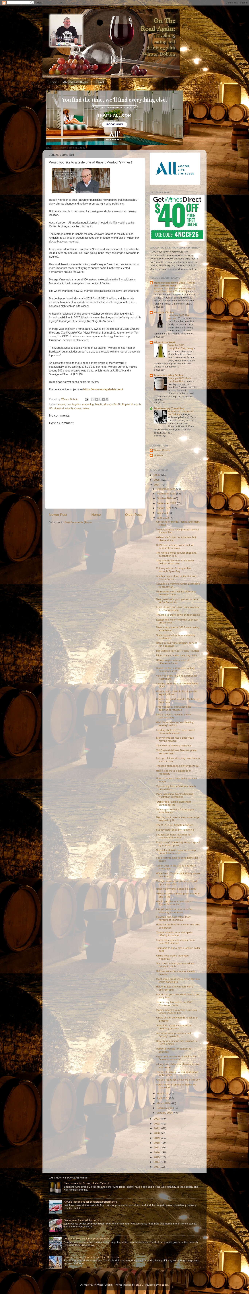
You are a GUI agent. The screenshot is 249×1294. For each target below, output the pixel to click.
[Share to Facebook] (103, 399)
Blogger (163, 1284)
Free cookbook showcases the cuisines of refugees (173, 708)
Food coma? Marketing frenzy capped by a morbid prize (178, 844)
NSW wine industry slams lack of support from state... (174, 546)
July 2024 (163, 512)
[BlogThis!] (96, 399)
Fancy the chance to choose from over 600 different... (175, 941)
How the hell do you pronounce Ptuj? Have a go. (92, 1257)
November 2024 (166, 493)
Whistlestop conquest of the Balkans (180, 413)
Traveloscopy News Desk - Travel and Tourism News (174, 284)
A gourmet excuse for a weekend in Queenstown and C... (176, 1058)
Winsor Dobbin (161, 450)
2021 (157, 1128)
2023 (157, 1118)
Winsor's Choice (164, 312)
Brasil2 (139, 1284)
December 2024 (166, 489)
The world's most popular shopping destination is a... (176, 554)
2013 (157, 1166)
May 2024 (163, 1093)
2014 (157, 1162)
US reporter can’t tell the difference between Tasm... (176, 593)
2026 (157, 475)
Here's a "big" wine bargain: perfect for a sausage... (176, 644)
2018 (157, 1142)
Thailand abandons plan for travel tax (177, 766)
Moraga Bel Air (112, 404)
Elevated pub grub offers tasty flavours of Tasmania (173, 918)
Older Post (133, 515)
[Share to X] (100, 399)
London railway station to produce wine (86, 1238)
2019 (157, 1138)
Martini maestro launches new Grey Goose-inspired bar (176, 1011)
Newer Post (58, 515)
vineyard (59, 408)
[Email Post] (86, 399)
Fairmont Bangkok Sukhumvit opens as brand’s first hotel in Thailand (174, 290)
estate (61, 404)
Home (53, 82)
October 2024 (165, 498)
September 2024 (167, 503)
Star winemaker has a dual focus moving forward (175, 739)
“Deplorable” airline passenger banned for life (173, 803)
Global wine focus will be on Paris (83, 1220)
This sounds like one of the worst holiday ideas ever (175, 562)
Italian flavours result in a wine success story (173, 716)
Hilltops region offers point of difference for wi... (172, 662)
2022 (157, 1123)
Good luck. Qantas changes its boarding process (173, 1027)
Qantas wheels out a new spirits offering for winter (174, 934)
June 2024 (163, 517)
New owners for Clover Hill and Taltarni (86, 1183)
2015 (157, 1157)
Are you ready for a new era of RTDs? (178, 1079)
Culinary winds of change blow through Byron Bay (173, 570)
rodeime (158, 455)
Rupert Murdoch (131, 404)
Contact (99, 82)
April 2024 (163, 1098)
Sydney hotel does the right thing (175, 829)
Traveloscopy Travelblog (169, 408)
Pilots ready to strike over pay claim (176, 655)
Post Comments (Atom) (78, 522)
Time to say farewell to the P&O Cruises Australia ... (174, 1003)
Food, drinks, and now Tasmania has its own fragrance (177, 608)
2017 (157, 1147)
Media (98, 404)
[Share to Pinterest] (107, 399)
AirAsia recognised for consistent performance (90, 1201)
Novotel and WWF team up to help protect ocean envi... (176, 851)
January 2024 (165, 1112)
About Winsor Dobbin (75, 82)
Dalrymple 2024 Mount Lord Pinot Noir (179, 380)
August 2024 (164, 508)
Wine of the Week (164, 342)
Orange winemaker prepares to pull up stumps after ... (176, 882)
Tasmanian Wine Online (168, 375)
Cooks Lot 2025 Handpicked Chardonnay (181, 347)
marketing (88, 404)
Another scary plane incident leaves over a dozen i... (176, 577)
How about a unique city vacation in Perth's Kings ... (176, 1042)
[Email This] (93, 399)
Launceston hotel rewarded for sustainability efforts (173, 836)
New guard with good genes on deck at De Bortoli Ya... (177, 601)
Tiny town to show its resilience (174, 745)
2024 (157, 484)
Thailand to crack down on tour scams (178, 614)
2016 (157, 1152)
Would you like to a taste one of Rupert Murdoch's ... (174, 903)
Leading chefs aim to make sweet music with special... (175, 731)
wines (86, 408)
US (50, 408)
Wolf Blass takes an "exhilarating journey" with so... (175, 724)
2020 (157, 1133)
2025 (157, 479)
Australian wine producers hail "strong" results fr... (173, 1034)
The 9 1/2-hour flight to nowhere (174, 825)
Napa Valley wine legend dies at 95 (176, 888)
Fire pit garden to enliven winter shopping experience (174, 910)
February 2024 (166, 1108)
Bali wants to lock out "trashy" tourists (177, 650)
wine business (73, 408)
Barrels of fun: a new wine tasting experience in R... (175, 669)
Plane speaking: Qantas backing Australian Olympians (174, 795)
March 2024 (164, 1103)
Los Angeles (74, 404)
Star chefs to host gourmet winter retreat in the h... (175, 965)
